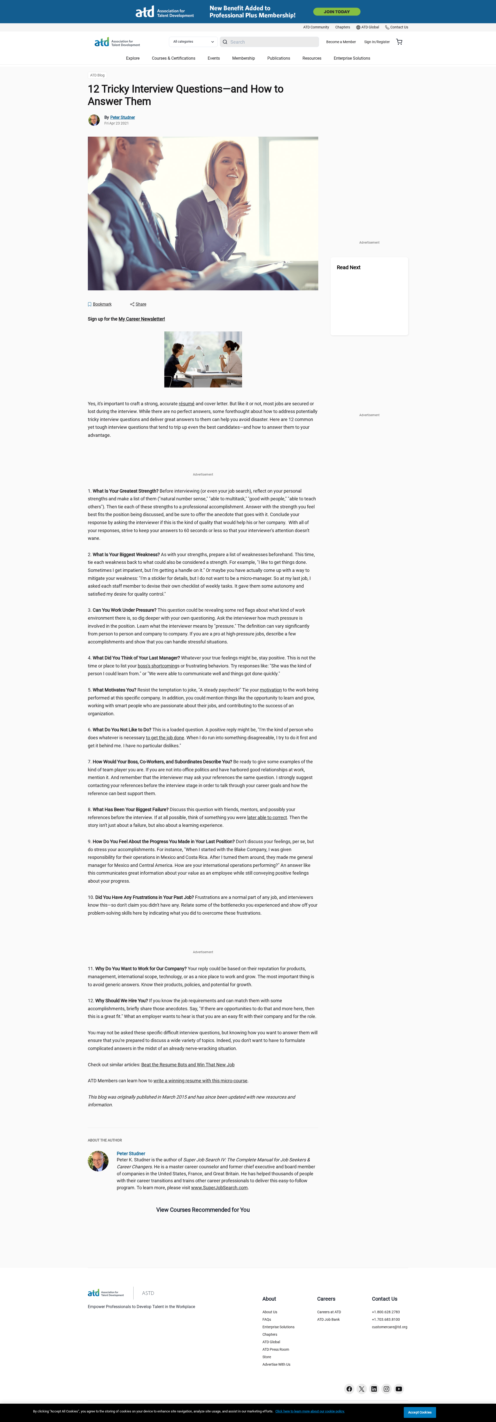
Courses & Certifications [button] (173, 58)
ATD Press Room (275, 1349)
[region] (203, 319)
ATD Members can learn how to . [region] (168, 1080)
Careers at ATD (329, 1312)
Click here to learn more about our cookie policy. (310, 1411)
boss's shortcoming (157, 666)
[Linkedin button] (374, 1389)
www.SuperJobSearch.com (219, 1187)
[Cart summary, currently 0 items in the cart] (401, 42)
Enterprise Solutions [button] (352, 58)
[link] (316, 27)
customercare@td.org (389, 1327)
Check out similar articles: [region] (161, 1064)
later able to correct (267, 817)
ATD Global (271, 1342)
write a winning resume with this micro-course (200, 1080)
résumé (187, 403)
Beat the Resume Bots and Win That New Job (188, 1064)
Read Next (349, 267)
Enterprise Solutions (278, 1327)
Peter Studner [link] (122, 117)
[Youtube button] (399, 1389)
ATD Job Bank (328, 1319)
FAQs (266, 1319)
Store (266, 1357)
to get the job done (165, 737)
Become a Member (341, 42)
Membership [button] (243, 58)
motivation (271, 690)
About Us (269, 1312)
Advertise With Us (276, 1364)
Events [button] (214, 58)
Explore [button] (133, 58)
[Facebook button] (349, 1389)
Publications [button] (278, 58)
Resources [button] (312, 58)
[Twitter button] (362, 1389)
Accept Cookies (420, 1412)
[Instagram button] (386, 1389)
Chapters (269, 1334)
